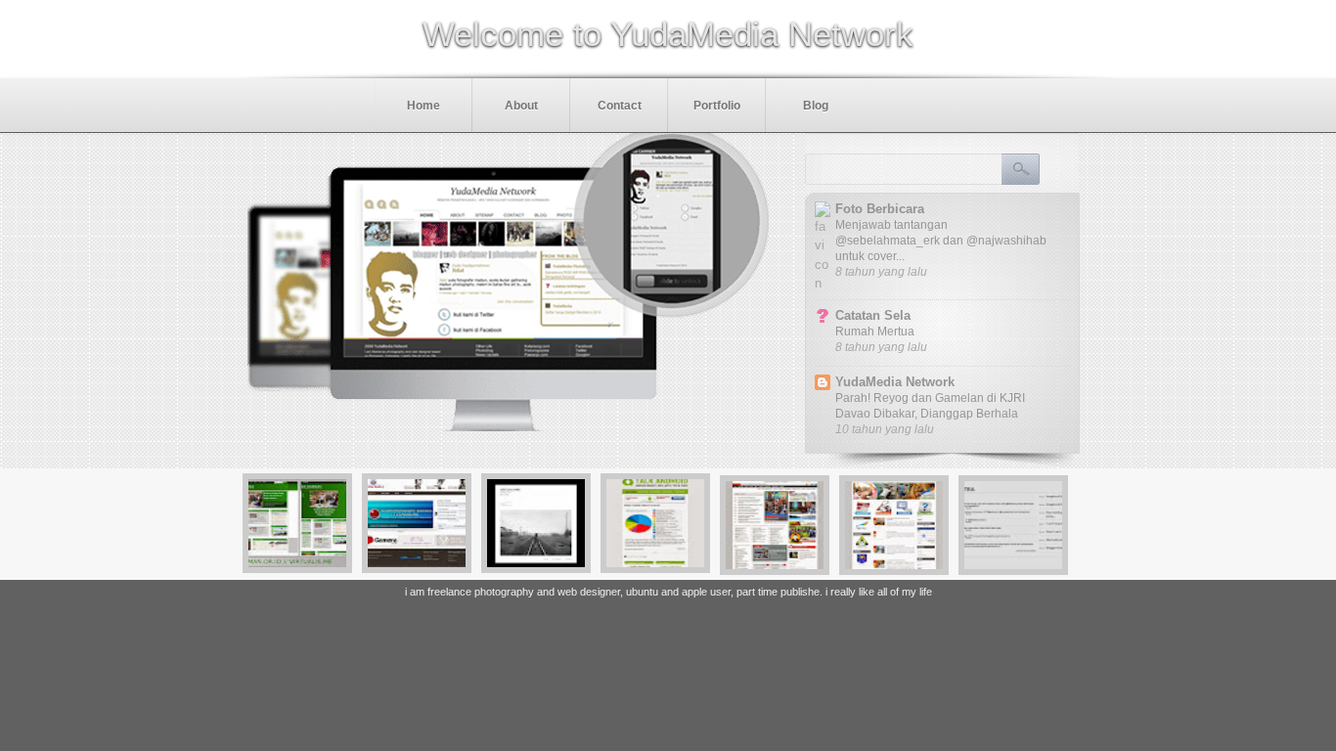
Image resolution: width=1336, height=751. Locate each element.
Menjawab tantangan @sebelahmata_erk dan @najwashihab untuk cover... (941, 240)
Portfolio (716, 105)
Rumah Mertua (874, 331)
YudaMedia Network (895, 382)
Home (423, 105)
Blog (815, 105)
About (521, 105)
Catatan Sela (873, 315)
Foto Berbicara (879, 208)
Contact (620, 105)
